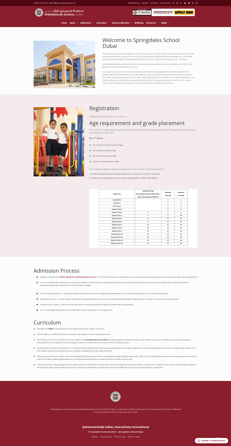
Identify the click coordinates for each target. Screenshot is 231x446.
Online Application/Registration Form (77, 277)
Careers (94, 437)
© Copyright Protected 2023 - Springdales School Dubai (115, 432)
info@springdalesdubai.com (63, 3)
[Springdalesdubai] (59, 12)
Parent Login (119, 437)
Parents (145, 3)
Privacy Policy (106, 437)
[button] (211, 440)
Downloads (165, 3)
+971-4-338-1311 (42, 3)
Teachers (154, 3)
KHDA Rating (133, 3)
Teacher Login (134, 437)
